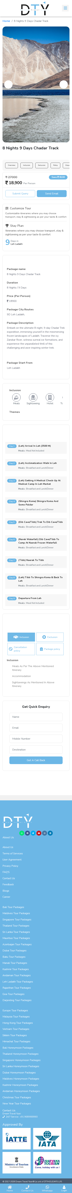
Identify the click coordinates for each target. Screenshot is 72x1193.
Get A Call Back (36, 760)
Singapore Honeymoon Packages (22, 1060)
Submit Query (20, 193)
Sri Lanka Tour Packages (16, 932)
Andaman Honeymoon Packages (21, 1091)
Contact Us (9, 878)
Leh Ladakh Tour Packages (18, 981)
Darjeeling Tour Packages (17, 1000)
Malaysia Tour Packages (16, 1016)
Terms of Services (13, 853)
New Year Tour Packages (17, 1103)
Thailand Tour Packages (16, 925)
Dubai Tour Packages (14, 950)
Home (6, 21)
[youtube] (38, 833)
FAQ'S (6, 872)
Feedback (8, 884)
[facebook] (27, 833)
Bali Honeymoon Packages (18, 1047)
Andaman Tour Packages (17, 975)
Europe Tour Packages (15, 1010)
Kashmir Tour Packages (16, 969)
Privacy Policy (10, 866)
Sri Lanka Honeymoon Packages (21, 1066)
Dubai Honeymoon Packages (19, 1072)
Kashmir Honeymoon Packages (20, 1085)
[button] (8, 84)
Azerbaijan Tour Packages (17, 944)
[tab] (21, 637)
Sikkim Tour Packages (15, 1035)
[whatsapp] (21, 833)
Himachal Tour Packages (16, 1041)
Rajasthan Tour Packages (17, 987)
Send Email (51, 193)
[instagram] (44, 833)
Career (6, 897)
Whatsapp (47, 1190)
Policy (55, 165)
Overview (11, 165)
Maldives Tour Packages (16, 913)
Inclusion (26, 165)
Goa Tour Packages (13, 994)
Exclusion (41, 165)
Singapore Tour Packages (17, 919)
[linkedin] (50, 833)
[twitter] (33, 833)
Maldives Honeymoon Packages (21, 1078)
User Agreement (12, 859)
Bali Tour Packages (13, 907)
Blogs (6, 890)
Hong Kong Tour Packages (18, 1023)
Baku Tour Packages (14, 957)
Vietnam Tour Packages (16, 1029)
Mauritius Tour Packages (16, 938)
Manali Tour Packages (15, 963)
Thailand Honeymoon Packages (21, 1054)
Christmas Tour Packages (17, 1097)
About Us (8, 847)
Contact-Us (27, 1190)
